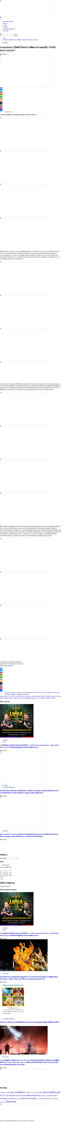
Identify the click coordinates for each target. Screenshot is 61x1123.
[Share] (30, 110)
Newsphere (24, 1120)
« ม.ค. (1, 879)
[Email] (30, 98)
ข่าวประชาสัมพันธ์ (34, 1092)
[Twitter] (30, 91)
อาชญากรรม (42, 1098)
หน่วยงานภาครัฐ (28, 1098)
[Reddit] (30, 93)
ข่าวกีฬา (5, 25)
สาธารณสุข (19, 1098)
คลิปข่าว (5, 23)
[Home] (0, 17)
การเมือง (8, 1092)
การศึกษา (2, 1092)
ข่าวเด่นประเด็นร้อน (8, 21)
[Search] (0, 33)
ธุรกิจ (4, 741)
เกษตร (52, 1098)
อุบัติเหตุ (48, 1098)
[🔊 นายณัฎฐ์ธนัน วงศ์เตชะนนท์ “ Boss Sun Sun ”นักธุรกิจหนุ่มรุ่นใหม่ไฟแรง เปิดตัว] (24, 1054)
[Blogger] (30, 100)
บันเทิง (21, 1095)
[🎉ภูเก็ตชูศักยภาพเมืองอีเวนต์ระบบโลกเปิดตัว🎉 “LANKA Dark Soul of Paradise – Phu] (16, 737)
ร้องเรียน (47, 1095)
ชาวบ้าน (7, 1095)
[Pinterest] (30, 107)
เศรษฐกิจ (56, 1098)
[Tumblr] (30, 103)
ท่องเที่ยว (5, 27)
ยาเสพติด (42, 1095)
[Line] (30, 96)
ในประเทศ (5, 30)
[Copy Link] (30, 105)
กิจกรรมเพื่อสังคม (18, 1092)
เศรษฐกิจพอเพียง (3, 1102)
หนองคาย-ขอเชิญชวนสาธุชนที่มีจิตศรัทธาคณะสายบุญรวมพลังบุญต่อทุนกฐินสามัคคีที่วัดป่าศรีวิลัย (29, 1022)
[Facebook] (30, 88)
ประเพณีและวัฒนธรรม (9, 29)
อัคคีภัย (37, 1098)
